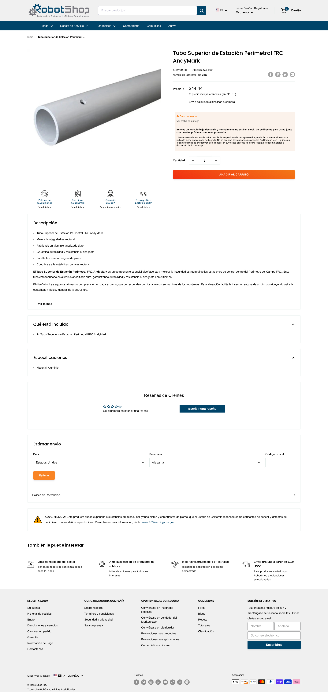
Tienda (44, 25)
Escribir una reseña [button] (202, 408)
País (36, 454)
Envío (31, 619)
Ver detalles (45, 207)
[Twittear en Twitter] (285, 74)
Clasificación (206, 631)
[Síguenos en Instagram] (151, 682)
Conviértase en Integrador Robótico (157, 609)
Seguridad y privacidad (98, 619)
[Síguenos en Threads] (187, 682)
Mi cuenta (243, 12)
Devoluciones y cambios (42, 625)
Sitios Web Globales (38, 675)
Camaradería (131, 25)
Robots (202, 619)
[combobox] (147, 10)
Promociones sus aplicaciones (160, 639)
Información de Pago (40, 643)
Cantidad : (180, 160)
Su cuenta (33, 607)
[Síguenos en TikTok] (172, 682)
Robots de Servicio (72, 25)
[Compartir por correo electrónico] (292, 74)
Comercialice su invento (156, 645)
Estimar (44, 475)
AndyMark (180, 70)
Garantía (32, 637)
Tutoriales (204, 625)
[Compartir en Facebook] (270, 74)
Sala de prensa (93, 625)
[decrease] (193, 160)
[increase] (216, 160)
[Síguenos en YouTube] (165, 682)
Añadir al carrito (234, 174)
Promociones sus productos (158, 633)
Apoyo (172, 25)
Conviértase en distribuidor (157, 627)
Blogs (201, 613)
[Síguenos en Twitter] (143, 682)
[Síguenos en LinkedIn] (179, 682)
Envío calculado (199, 101)
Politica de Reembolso (46, 495)
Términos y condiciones (99, 613)
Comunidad (154, 25)
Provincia (155, 454)
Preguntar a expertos (110, 207)
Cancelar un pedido (39, 631)
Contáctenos (35, 649)
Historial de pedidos (39, 613)
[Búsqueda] (201, 10)
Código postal (274, 454)
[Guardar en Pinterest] (278, 74)
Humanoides (103, 25)
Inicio (30, 37)
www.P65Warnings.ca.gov (158, 522)
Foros (201, 607)
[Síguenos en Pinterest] (158, 682)
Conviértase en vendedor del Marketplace (159, 619)
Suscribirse (274, 644)
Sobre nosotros (93, 607)
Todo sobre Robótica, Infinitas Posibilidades (51, 689)
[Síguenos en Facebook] (136, 682)
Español (74, 675)
